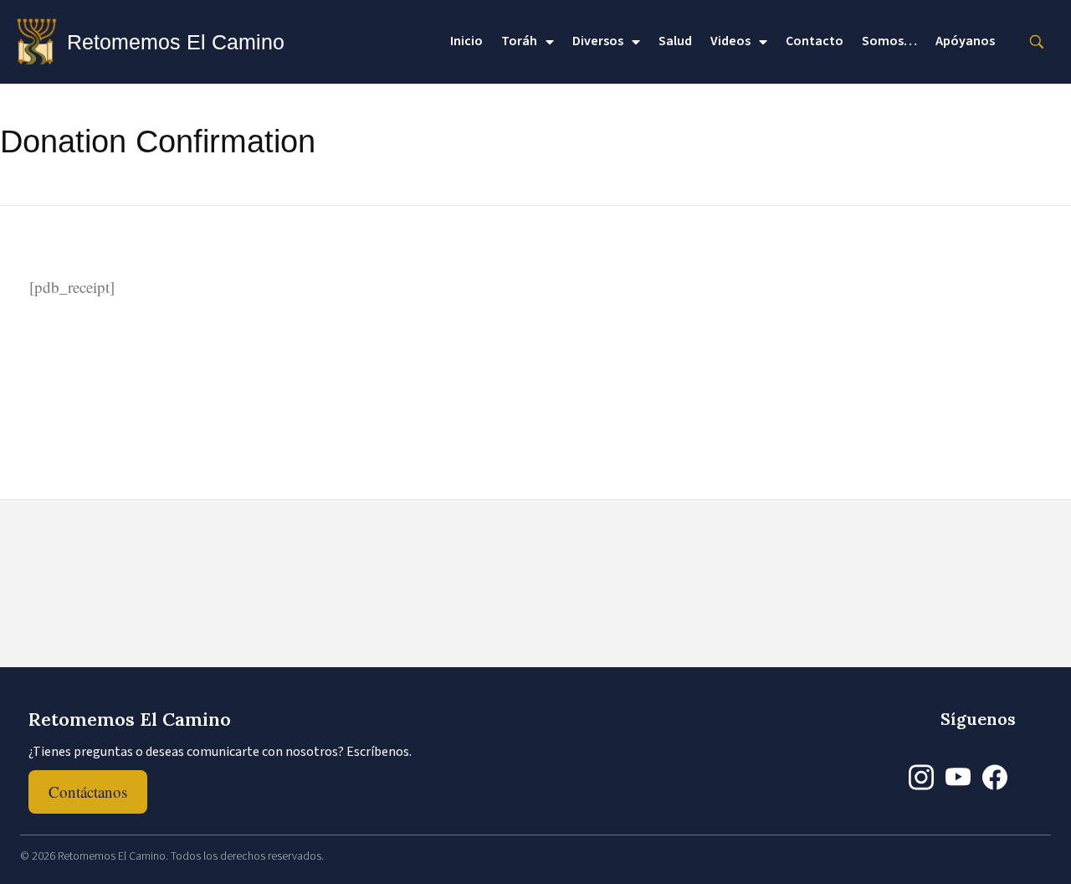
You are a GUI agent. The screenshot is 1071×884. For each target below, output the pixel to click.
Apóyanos (965, 41)
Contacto (814, 41)
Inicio (466, 41)
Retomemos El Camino (175, 42)
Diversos (597, 41)
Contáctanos (88, 791)
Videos (730, 41)
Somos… (889, 41)
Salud (675, 41)
